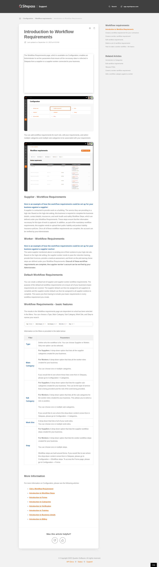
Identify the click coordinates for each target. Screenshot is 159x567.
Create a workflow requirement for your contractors (122, 33)
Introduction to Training (39, 510)
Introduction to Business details (42, 515)
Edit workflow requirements (114, 40)
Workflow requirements (43, 18)
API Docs (70, 562)
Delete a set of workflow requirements (117, 43)
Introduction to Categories (40, 502)
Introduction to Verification (40, 506)
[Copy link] (94, 28)
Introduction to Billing (38, 519)
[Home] (27, 6)
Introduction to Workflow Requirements (68, 18)
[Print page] (90, 28)
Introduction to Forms (38, 497)
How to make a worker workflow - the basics (119, 46)
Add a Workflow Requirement (41, 489)
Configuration (28, 18)
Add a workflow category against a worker (119, 74)
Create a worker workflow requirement (118, 36)
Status (80, 562)
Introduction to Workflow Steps (42, 493)
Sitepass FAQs (110, 67)
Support (43, 6)
